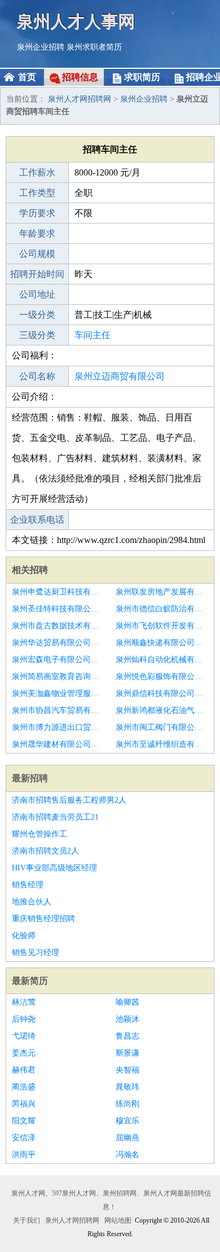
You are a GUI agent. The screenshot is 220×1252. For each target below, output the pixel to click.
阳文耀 (24, 1121)
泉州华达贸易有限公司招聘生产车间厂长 (58, 642)
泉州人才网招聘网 (79, 99)
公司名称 (37, 376)
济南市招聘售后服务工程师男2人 (69, 800)
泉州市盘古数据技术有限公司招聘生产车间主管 (58, 625)
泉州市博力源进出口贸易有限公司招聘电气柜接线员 (58, 727)
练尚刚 (127, 1104)
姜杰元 (24, 1053)
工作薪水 (37, 172)
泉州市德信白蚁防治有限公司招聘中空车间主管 (162, 609)
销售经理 (27, 885)
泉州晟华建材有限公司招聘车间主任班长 (58, 744)
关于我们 (26, 1220)
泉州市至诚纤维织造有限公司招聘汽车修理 (162, 744)
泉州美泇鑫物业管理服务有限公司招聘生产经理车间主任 (58, 693)
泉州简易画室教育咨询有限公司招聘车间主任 (58, 676)
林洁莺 (24, 1002)
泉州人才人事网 (76, 21)
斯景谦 (127, 1053)
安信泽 (24, 1137)
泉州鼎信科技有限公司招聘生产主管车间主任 (162, 693)
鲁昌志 (127, 1036)
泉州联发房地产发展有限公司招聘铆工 (162, 592)
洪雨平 (24, 1154)
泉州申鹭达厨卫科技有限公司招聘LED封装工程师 (58, 592)
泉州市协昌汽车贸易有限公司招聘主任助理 (58, 710)
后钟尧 (24, 1019)
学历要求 (37, 213)
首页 (27, 77)
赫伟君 (24, 1070)
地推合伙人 (31, 902)
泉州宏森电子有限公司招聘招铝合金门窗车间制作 (58, 659)
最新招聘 (30, 778)
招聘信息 (80, 77)
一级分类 (37, 314)
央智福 (127, 1070)
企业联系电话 (37, 519)
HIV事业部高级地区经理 (54, 868)
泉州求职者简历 (94, 47)
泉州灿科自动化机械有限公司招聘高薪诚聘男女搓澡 (162, 659)
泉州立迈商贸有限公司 (119, 376)
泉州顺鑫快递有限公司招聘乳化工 (162, 642)
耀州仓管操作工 (39, 834)
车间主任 (92, 335)
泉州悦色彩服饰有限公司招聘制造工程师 (162, 676)
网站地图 (117, 1220)
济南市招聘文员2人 (45, 851)
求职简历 (142, 77)
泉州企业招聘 (40, 47)
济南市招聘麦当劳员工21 (55, 817)
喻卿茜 (127, 1002)
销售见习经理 (35, 952)
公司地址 (37, 294)
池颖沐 (127, 1019)
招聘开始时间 (37, 274)
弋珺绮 (24, 1036)
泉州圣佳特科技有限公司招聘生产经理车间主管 (58, 609)
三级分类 (37, 335)
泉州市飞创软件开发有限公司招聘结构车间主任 (162, 625)
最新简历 (30, 981)
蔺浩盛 (24, 1087)
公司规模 (37, 254)
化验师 (24, 935)
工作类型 (37, 193)
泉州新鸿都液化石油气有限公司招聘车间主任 (162, 710)
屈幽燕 (127, 1137)
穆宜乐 (127, 1121)
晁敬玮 (127, 1087)
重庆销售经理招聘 (43, 918)
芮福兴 (24, 1104)
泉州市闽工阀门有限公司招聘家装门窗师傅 (162, 727)
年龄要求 (37, 233)
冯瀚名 (127, 1154)
